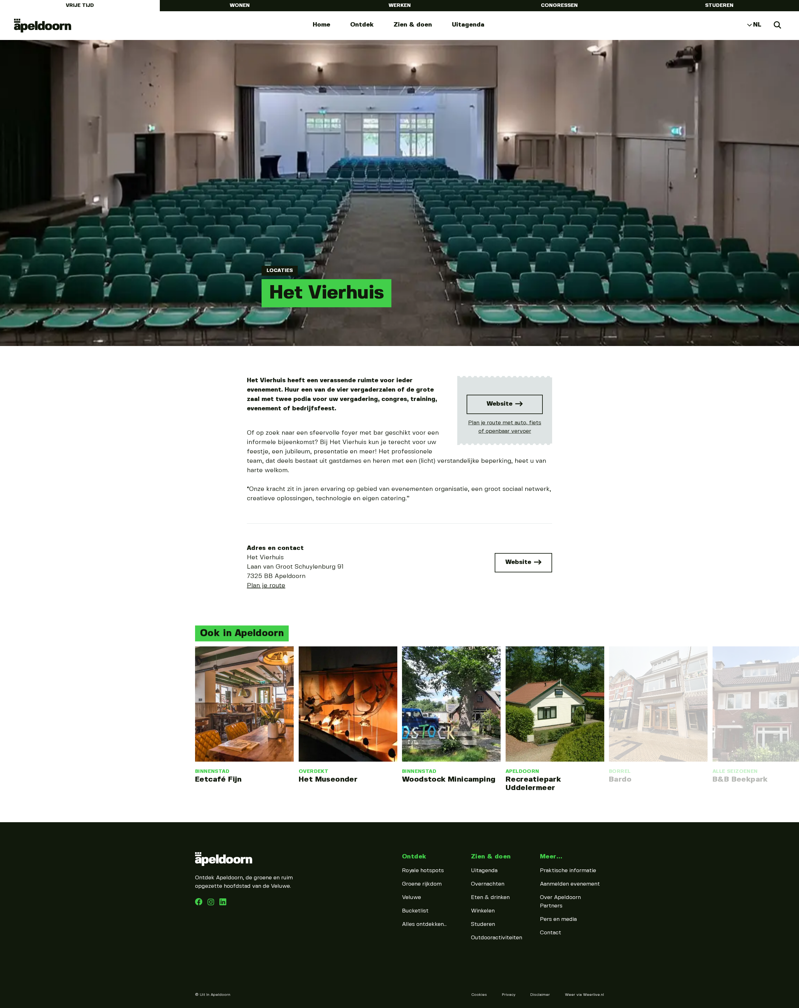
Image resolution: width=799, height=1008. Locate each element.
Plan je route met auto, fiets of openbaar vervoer (504, 427)
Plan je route (266, 586)
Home (321, 25)
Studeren (719, 5)
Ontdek (362, 25)
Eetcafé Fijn (218, 779)
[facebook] (199, 904)
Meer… (551, 857)
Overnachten (487, 884)
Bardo (620, 779)
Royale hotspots (423, 870)
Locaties (280, 270)
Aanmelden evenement (570, 884)
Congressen (559, 5)
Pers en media (558, 919)
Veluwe (411, 897)
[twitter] (222, 904)
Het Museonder (328, 779)
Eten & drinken (490, 897)
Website (500, 404)
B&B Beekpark (740, 779)
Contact (550, 933)
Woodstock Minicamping (448, 779)
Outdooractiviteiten (496, 938)
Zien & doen (413, 25)
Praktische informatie (568, 870)
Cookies (479, 994)
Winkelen (483, 911)
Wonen (240, 5)
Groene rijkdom (422, 884)
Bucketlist (415, 911)
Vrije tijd (80, 5)
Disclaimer (540, 994)
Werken (400, 5)
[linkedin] (212, 904)
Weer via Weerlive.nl (584, 994)
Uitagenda (468, 25)
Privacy (508, 994)
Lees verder (244, 715)
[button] (193, 698)
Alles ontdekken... (424, 924)
